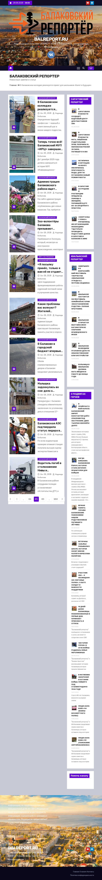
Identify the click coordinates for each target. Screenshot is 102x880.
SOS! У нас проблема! (46, 257)
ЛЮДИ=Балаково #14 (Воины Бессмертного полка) (80, 711)
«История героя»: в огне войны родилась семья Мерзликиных (80, 648)
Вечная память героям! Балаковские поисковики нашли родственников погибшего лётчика (79, 515)
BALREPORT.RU (51, 39)
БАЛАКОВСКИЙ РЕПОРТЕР (47, 98)
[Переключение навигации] (78, 68)
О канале (83, 871)
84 (29, 499)
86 (42, 499)
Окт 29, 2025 (46, 192)
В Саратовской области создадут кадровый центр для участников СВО (80, 116)
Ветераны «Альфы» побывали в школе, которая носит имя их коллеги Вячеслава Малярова (80, 549)
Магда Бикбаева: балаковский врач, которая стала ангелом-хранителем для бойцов (80, 465)
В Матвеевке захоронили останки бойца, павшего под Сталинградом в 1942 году (80, 682)
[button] (84, 68)
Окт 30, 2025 (46, 113)
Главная (13, 85)
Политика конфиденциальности (82, 875)
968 (56, 499)
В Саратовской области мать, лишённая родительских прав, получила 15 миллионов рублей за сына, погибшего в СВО (80, 142)
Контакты (90, 871)
